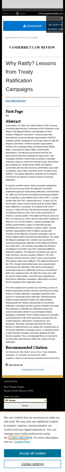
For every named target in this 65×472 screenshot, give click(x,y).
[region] (32, 441)
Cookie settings (18, 437)
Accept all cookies (32, 453)
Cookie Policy (22, 441)
